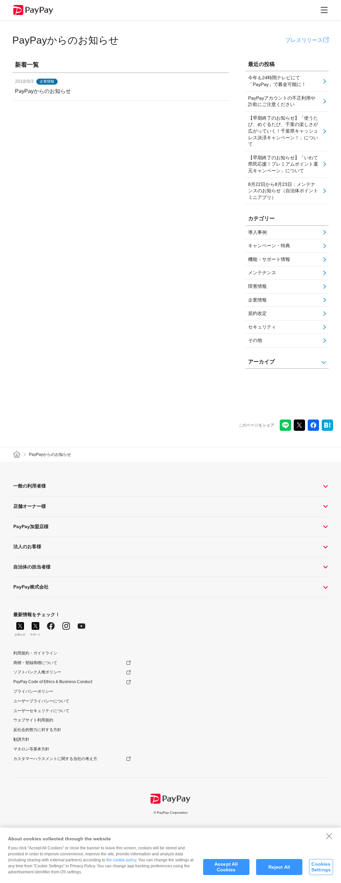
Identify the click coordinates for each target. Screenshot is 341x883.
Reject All (279, 867)
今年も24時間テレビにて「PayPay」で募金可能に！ (277, 81)
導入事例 (257, 232)
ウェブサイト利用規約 (33, 720)
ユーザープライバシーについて (41, 701)
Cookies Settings (321, 866)
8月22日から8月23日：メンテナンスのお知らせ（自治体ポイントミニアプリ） (283, 191)
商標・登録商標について (35, 662)
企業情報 (257, 300)
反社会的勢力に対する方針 (37, 729)
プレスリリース (304, 40)
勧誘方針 (21, 739)
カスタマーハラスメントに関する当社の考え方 (55, 758)
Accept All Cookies (226, 866)
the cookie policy (121, 860)
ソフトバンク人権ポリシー (37, 672)
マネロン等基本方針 (31, 749)
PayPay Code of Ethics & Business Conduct (52, 681)
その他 (255, 340)
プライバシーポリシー (33, 691)
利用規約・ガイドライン (35, 653)
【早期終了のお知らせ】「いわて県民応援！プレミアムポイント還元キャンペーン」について (283, 164)
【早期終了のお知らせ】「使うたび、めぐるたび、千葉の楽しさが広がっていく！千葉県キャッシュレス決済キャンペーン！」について (283, 131)
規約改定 (257, 313)
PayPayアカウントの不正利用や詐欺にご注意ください (281, 101)
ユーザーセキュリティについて (41, 710)
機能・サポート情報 (269, 259)
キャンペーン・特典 (269, 245)
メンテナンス (262, 272)
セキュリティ (262, 327)
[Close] (329, 836)
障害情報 (257, 286)
